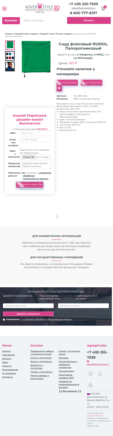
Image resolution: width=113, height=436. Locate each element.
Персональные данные (13, 174)
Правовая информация (97, 418)
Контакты (7, 377)
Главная (9, 34)
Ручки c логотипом (40, 358)
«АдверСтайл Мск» (95, 416)
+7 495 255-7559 (83, 4)
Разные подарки (64, 34)
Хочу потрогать (91, 82)
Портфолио (8, 355)
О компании (9, 373)
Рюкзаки (63, 358)
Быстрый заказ (67, 82)
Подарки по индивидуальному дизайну (69, 384)
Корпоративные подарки (26, 34)
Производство (10, 369)
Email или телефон (13, 142)
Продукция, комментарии (13, 165)
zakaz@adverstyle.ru (83, 8)
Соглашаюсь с (37, 175)
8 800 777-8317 (83, 13)
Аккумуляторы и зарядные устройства (68, 364)
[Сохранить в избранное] (59, 88)
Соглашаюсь (39, 319)
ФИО (13, 133)
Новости (6, 366)
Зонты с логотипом (41, 361)
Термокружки (66, 371)
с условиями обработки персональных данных (46, 319)
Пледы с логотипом (41, 372)
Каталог (11, 20)
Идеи (5, 362)
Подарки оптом (47, 34)
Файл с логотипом (13, 154)
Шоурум (6, 358)
